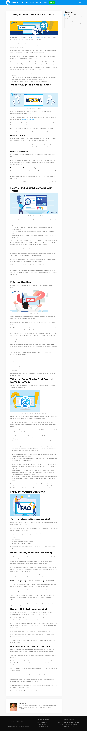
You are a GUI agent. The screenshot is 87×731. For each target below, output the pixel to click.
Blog (41, 2)
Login (45, 2)
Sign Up (52, 2)
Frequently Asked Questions (72, 27)
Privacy (13, 721)
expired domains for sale (37, 37)
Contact (22, 721)
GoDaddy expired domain (48, 248)
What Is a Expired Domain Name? (74, 14)
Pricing (32, 2)
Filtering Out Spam (70, 21)
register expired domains (27, 119)
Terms (17, 721)
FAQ (37, 2)
